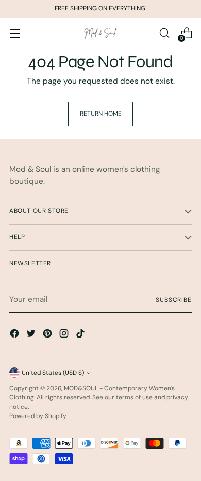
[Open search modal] (164, 33)
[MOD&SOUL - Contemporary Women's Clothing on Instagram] (65, 335)
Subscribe (174, 300)
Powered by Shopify (37, 416)
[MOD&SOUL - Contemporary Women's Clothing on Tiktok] (81, 335)
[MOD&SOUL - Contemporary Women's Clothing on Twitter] (32, 335)
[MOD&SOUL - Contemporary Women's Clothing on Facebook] (15, 335)
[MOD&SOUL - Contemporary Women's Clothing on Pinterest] (48, 335)
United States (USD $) (53, 372)
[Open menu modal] (14, 33)
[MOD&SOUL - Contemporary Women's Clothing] (100, 33)
